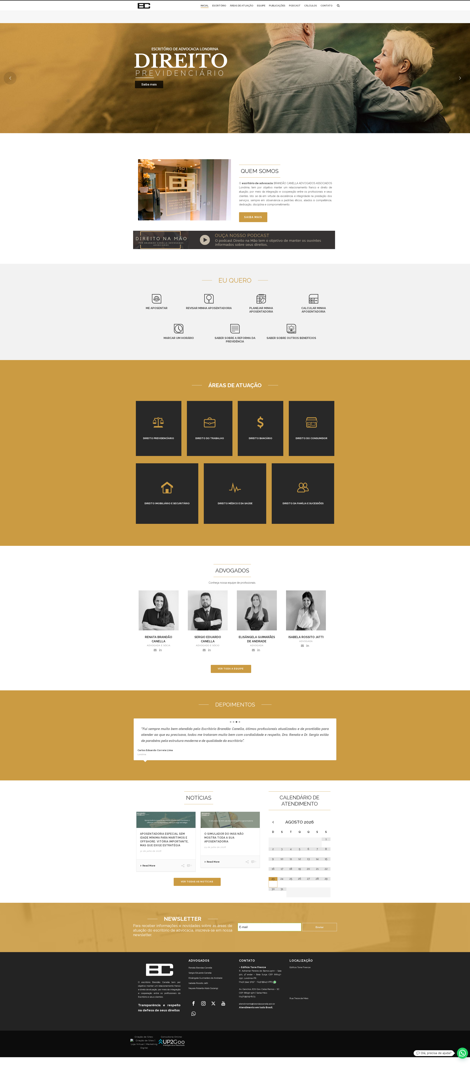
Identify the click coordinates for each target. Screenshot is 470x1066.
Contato (326, 5)
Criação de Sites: (144, 1037)
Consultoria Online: (171, 1037)
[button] (462, 1053)
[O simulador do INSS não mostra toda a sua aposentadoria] (230, 820)
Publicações (277, 5)
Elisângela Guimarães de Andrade (205, 978)
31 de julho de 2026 (150, 851)
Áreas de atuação (241, 5)
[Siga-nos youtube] (223, 1003)
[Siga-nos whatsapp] (193, 1014)
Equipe (261, 5)
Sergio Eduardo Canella (200, 973)
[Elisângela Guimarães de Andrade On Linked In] (258, 649)
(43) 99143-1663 (265, 982)
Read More (148, 866)
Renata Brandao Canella (200, 967)
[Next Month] (326, 822)
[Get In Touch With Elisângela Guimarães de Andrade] (253, 649)
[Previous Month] (273, 822)
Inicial (205, 5)
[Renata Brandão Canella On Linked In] (160, 649)
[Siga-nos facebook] (193, 1003)
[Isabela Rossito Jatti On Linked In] (307, 645)
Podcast (295, 5)
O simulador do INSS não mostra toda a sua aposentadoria (224, 837)
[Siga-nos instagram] (203, 1003)
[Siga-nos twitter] (213, 1003)
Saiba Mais (261, 993)
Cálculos (310, 5)
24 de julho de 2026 (215, 847)
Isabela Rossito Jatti (198, 983)
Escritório (219, 5)
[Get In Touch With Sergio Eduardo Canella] (204, 649)
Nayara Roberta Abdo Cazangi (203, 988)
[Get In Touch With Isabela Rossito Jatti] (302, 645)
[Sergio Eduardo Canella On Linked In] (209, 649)
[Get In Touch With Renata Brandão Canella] (155, 649)
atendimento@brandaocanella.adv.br (257, 1004)
